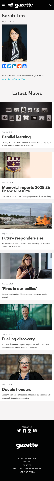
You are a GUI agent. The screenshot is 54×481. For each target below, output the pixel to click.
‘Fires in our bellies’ (19, 288)
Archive (27, 462)
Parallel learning (16, 137)
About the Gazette (27, 458)
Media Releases (27, 472)
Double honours (16, 389)
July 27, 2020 (8, 21)
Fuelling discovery (18, 339)
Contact (27, 465)
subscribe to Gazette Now (13, 79)
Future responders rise (22, 238)
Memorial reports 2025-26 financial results (26, 189)
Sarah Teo (13, 15)
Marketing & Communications (27, 469)
